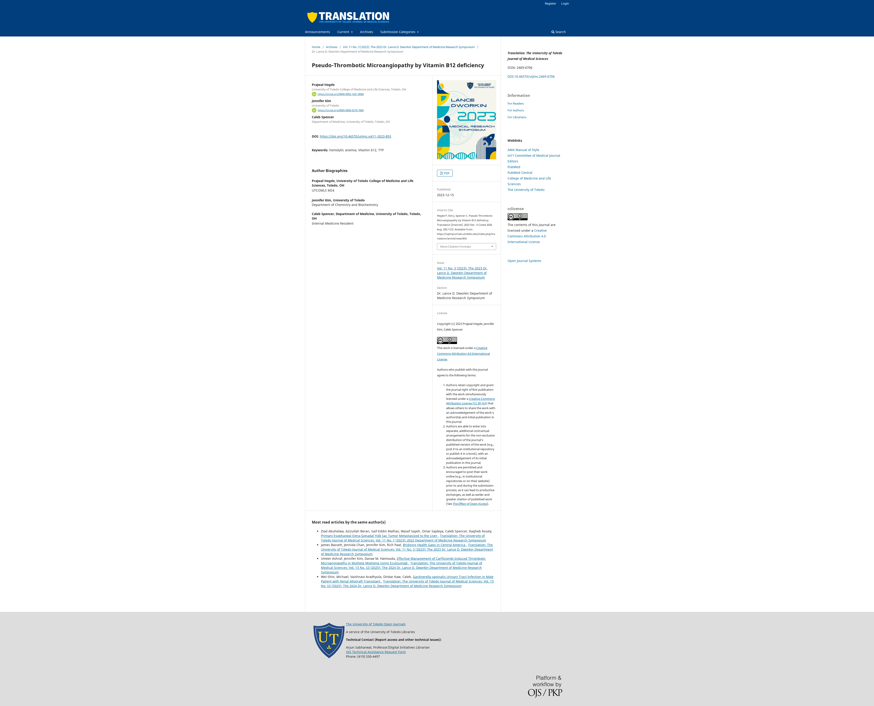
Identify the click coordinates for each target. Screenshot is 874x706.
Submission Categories (398, 32)
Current (343, 32)
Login (565, 3)
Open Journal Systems (524, 261)
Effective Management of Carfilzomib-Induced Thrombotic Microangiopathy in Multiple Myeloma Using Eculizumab (403, 560)
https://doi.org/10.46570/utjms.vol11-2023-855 (355, 136)
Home (316, 47)
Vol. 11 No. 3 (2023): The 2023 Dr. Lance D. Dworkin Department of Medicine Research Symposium (409, 47)
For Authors (516, 110)
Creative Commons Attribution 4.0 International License (463, 353)
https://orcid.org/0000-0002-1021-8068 (341, 94)
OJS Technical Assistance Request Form (376, 652)
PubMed (514, 167)
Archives (366, 32)
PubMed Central (520, 172)
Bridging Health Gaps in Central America (434, 545)
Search (560, 32)
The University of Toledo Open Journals (376, 624)
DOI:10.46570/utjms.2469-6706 (531, 76)
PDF (446, 173)
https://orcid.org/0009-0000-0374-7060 (341, 110)
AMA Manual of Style (523, 150)
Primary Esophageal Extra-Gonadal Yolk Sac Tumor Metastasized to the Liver (379, 536)
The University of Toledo (526, 189)
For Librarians (517, 117)
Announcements (317, 32)
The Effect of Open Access (470, 504)
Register (550, 3)
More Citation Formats (455, 246)
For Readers (516, 103)
